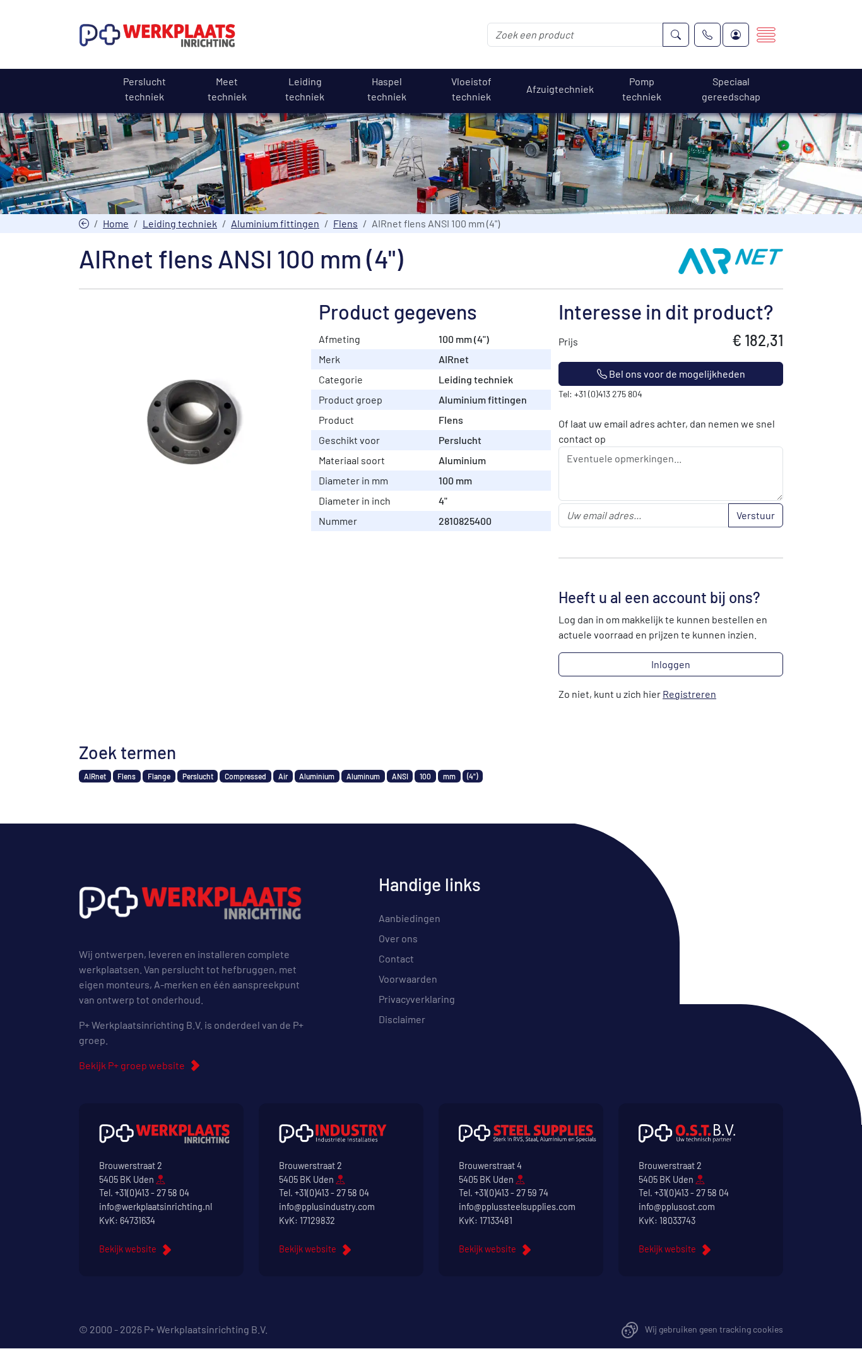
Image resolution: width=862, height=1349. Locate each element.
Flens (345, 223)
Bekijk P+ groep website (132, 1065)
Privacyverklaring (417, 999)
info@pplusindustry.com (327, 1206)
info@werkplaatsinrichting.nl (155, 1206)
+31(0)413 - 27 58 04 (152, 1192)
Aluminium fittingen (275, 223)
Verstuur (755, 515)
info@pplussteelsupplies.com (517, 1206)
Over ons (398, 938)
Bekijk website (127, 1249)
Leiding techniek (180, 223)
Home (116, 223)
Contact (396, 958)
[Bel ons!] (707, 35)
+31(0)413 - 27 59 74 (511, 1192)
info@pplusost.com (677, 1206)
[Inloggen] (736, 35)
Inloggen (670, 664)
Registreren (689, 694)
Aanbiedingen (409, 918)
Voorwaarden (408, 979)
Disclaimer (402, 1019)
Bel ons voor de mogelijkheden (676, 374)
